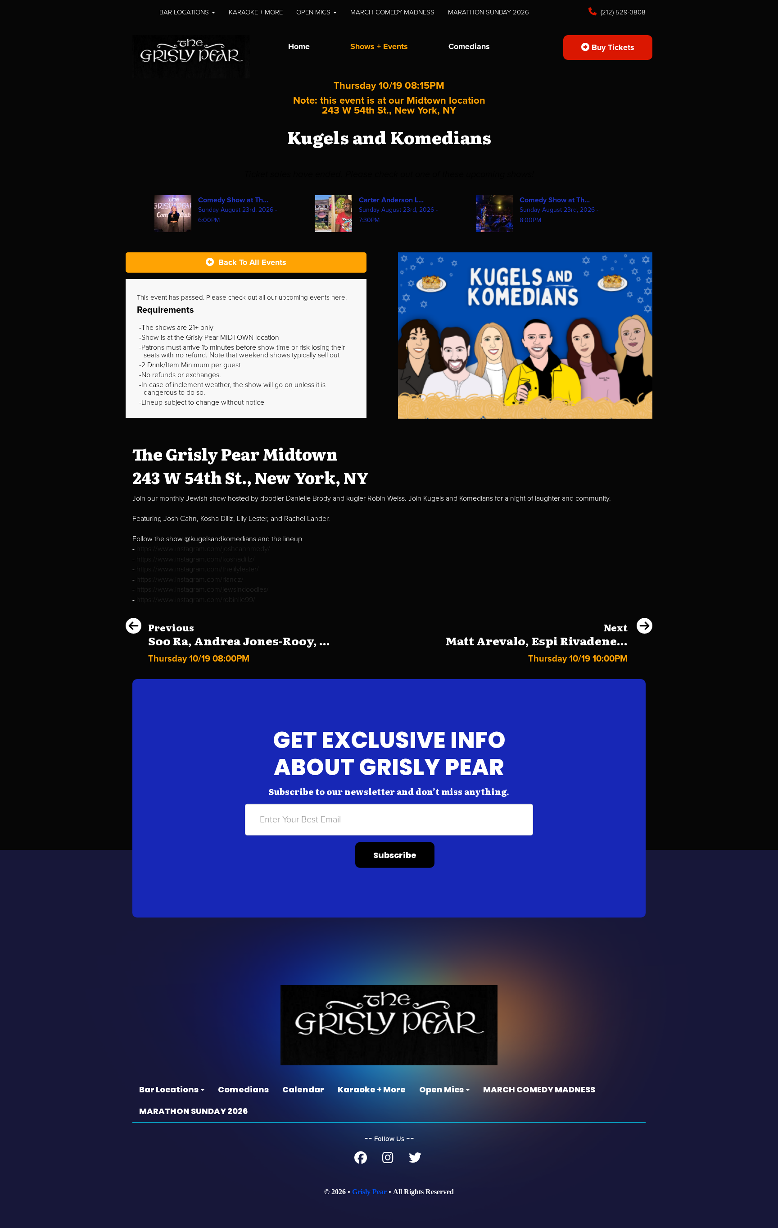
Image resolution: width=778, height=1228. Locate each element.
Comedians (469, 46)
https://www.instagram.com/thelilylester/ (197, 569)
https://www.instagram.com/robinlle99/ (195, 599)
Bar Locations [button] (185, 12)
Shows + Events (379, 46)
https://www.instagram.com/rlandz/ (190, 579)
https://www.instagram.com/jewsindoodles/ (202, 589)
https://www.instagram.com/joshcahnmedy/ (203, 548)
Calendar (303, 1089)
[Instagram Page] (388, 1160)
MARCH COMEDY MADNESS (392, 12)
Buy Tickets (611, 47)
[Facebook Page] (360, 1160)
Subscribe (394, 855)
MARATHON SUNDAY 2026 (488, 12)
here (338, 297)
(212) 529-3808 (622, 12)
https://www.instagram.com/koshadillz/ (195, 559)
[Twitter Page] (415, 1160)
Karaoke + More (256, 12)
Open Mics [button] (314, 12)
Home (299, 46)
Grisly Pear (369, 1192)
